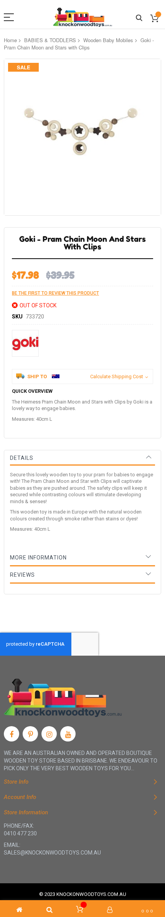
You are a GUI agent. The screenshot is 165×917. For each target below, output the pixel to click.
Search (139, 18)
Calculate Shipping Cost (116, 376)
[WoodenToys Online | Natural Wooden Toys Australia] (82, 17)
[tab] (82, 458)
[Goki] (25, 343)
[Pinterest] (30, 733)
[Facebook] (11, 733)
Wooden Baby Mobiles (108, 40)
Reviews (22, 575)
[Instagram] (49, 733)
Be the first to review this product (55, 293)
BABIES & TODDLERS (50, 40)
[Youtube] (68, 733)
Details (21, 458)
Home (10, 40)
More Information (38, 557)
